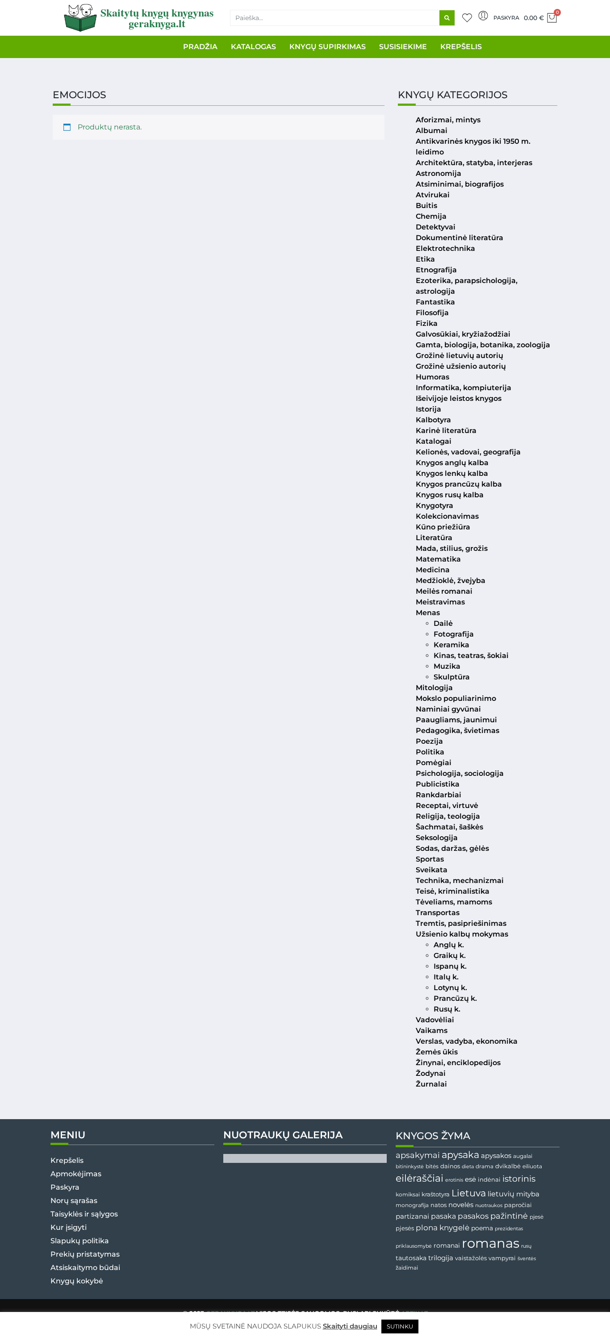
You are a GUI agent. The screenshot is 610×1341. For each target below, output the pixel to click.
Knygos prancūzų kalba (459, 484)
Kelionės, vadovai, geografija (468, 452)
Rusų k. (447, 1009)
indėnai (489, 1179)
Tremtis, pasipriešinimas (461, 923)
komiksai (408, 1194)
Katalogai (433, 441)
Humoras (432, 377)
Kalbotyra (433, 420)
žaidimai (407, 1267)
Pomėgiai (433, 762)
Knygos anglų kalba (452, 462)
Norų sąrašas (73, 1200)
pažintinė (509, 1216)
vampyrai (502, 1258)
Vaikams (431, 1030)
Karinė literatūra (446, 430)
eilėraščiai (419, 1178)
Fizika (427, 323)
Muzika (447, 666)
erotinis (454, 1180)
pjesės (405, 1228)
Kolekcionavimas (447, 516)
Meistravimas (440, 602)
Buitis (426, 205)
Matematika (438, 559)
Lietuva (468, 1193)
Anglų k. (449, 945)
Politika (430, 752)
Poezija (429, 741)
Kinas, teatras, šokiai (471, 655)
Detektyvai (435, 227)
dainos (450, 1166)
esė (470, 1179)
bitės (432, 1166)
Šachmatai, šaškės (449, 827)
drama (484, 1166)
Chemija (431, 216)
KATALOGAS (253, 46)
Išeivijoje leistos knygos (458, 398)
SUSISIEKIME (403, 46)
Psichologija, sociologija (460, 773)
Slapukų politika (79, 1241)
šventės (527, 1259)
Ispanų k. (450, 966)
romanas (490, 1243)
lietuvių (501, 1193)
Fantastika (435, 302)
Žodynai (431, 1073)
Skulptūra (452, 677)
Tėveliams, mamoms (454, 902)
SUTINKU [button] (400, 1326)
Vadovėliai (435, 1020)
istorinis (518, 1179)
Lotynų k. (450, 987)
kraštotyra (436, 1194)
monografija (412, 1205)
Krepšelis (67, 1160)
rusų (526, 1246)
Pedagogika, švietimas (457, 730)
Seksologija (437, 837)
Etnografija (436, 270)
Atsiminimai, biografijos (460, 184)
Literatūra (434, 537)
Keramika (451, 645)
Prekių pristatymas (85, 1254)
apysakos (496, 1155)
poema (482, 1228)
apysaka (460, 1154)
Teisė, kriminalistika (452, 891)
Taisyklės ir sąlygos (84, 1214)
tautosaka (411, 1258)
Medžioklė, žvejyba (450, 580)
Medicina (433, 570)
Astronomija (438, 173)
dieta (468, 1166)
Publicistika (438, 784)
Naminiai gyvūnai (448, 709)
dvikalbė (508, 1166)
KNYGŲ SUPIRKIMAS (327, 46)
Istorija (428, 409)
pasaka (443, 1216)
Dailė (443, 623)
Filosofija (432, 312)
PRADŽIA (200, 46)
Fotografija (454, 634)
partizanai (412, 1216)
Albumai (431, 130)
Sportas (430, 859)
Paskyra (506, 17)
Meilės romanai (444, 591)
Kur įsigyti (68, 1227)
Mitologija (434, 687)
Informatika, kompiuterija (463, 387)
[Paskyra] (483, 15)
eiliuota (532, 1166)
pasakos (473, 1216)
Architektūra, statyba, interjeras (474, 162)
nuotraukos (488, 1205)
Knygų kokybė (76, 1281)
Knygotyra (434, 505)
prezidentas (509, 1228)
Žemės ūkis (437, 1052)
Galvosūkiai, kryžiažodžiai (463, 334)
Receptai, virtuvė (447, 805)
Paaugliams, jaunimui (456, 720)
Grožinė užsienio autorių (461, 366)
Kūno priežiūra (443, 527)
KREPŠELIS (461, 46)
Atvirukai (433, 195)
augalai (522, 1156)
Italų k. (446, 977)
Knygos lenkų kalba (452, 473)
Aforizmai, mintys (448, 120)
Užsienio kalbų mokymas (462, 934)
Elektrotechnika (445, 248)
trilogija (440, 1258)
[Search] (447, 17)
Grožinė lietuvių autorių (459, 355)
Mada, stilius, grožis (452, 548)
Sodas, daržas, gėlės (452, 848)
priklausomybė (414, 1246)
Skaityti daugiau (350, 1326)
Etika (425, 259)
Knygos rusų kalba (450, 495)
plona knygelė (442, 1227)
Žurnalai (431, 1084)
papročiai (518, 1204)
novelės (460, 1205)
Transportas (438, 912)
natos (438, 1204)
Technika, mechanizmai (460, 880)
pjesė (536, 1217)
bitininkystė (410, 1167)
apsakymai (418, 1155)
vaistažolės (471, 1258)
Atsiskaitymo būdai (85, 1267)
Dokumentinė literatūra (459, 237)
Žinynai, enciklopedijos (458, 1062)
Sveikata (431, 870)
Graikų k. (450, 955)
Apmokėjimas (75, 1174)
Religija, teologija (448, 816)
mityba (527, 1194)
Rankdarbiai (438, 795)
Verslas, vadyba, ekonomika (467, 1041)
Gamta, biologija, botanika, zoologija (483, 345)
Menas (428, 612)
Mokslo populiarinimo (456, 698)
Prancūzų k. (455, 998)
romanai (447, 1245)
